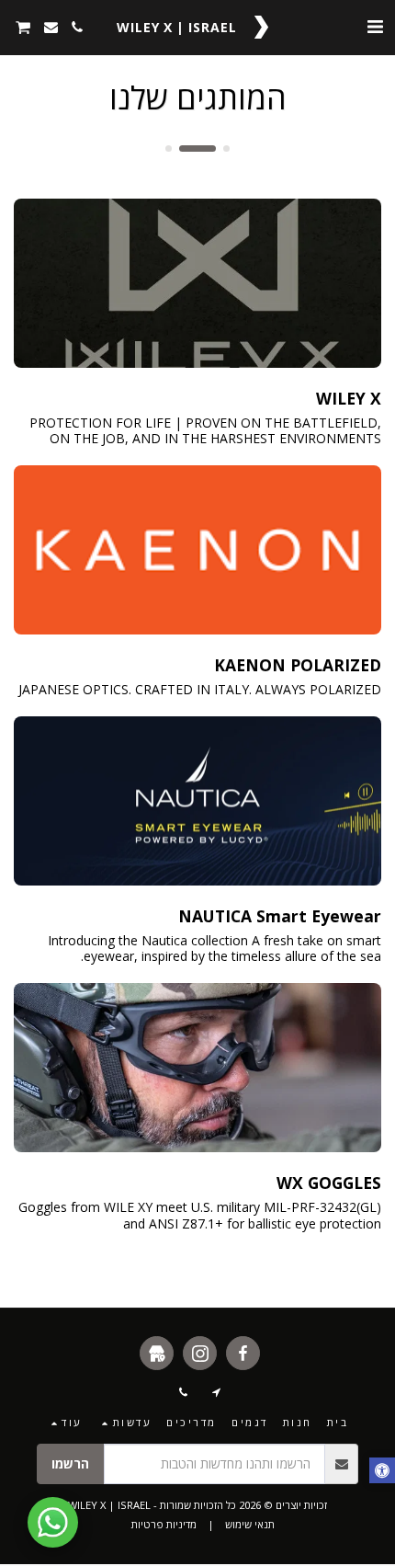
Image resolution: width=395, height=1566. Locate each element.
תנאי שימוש (250, 1524)
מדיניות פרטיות (164, 1524)
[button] (374, 26)
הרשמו (70, 1463)
